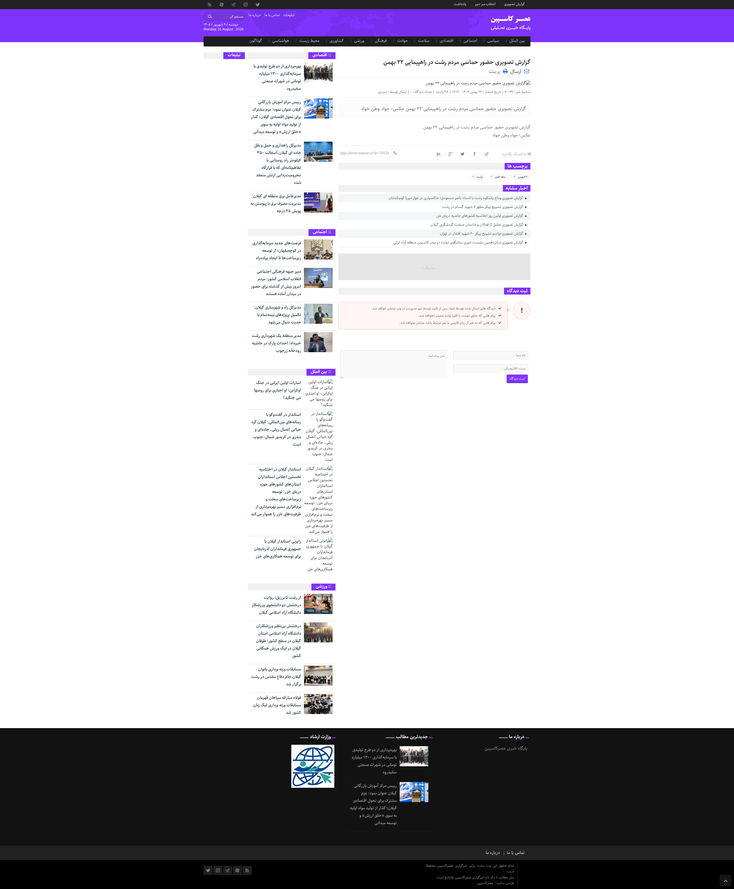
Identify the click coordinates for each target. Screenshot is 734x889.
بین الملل (517, 40)
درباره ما (255, 15)
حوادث (402, 40)
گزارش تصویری (514, 3)
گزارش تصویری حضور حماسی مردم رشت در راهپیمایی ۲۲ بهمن (456, 62)
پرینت (496, 71)
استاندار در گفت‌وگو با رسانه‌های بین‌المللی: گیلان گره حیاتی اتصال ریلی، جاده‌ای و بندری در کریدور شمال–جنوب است (276, 429)
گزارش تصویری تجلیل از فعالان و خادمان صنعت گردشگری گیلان (477, 224)
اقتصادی (446, 40)
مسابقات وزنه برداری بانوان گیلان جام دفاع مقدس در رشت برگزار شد (276, 677)
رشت (480, 177)
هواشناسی (280, 40)
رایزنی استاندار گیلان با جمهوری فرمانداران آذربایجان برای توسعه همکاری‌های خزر (277, 549)
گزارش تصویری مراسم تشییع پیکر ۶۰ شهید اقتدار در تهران (482, 233)
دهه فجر (500, 177)
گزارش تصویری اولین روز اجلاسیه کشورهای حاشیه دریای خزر (480, 215)
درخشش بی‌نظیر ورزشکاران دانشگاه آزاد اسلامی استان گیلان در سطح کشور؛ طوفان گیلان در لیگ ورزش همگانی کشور (278, 641)
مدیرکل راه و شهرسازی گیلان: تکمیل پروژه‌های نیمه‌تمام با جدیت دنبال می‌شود (277, 315)
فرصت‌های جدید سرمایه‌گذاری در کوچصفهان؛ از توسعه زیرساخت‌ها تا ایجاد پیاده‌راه (276, 251)
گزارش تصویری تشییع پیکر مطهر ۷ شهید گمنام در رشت (483, 207)
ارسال (515, 71)
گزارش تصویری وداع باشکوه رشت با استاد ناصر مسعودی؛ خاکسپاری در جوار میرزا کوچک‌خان (456, 198)
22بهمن (523, 177)
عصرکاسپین (485, 883)
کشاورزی (337, 40)
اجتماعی (470, 40)
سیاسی (493, 40)
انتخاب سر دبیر (485, 3)
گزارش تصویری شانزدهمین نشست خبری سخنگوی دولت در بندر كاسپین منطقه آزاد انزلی (458, 242)
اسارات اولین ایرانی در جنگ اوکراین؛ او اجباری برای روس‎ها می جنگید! (277, 390)
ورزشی (359, 40)
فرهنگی (381, 40)
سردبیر (382, 92)
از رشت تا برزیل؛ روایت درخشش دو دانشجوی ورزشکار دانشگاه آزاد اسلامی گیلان (276, 605)
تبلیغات (288, 15)
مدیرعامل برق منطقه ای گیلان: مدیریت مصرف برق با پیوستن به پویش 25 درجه (276, 204)
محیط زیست (309, 40)
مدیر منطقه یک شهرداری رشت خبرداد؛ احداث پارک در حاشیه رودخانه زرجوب (276, 343)
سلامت (424, 40)
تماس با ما (272, 15)
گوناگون (255, 40)
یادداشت (460, 3)
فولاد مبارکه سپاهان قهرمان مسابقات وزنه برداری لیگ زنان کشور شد (277, 705)
